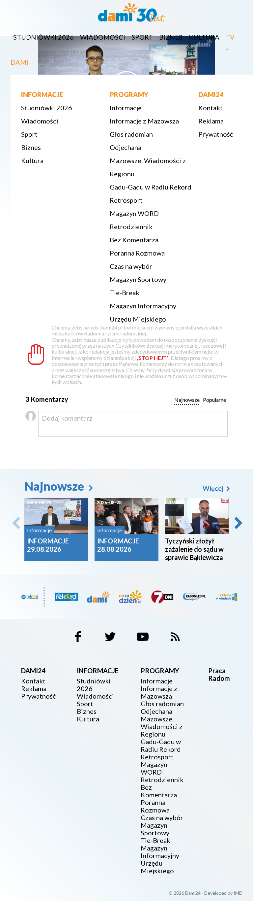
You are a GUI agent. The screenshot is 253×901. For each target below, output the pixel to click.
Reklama (211, 121)
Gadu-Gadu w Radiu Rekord (150, 187)
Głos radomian (131, 134)
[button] (238, 522)
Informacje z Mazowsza (144, 121)
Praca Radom (219, 674)
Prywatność (215, 134)
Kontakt (210, 108)
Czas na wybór (131, 266)
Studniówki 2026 (43, 37)
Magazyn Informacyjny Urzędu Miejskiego (143, 312)
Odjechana (125, 147)
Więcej (214, 488)
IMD (238, 893)
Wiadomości (102, 37)
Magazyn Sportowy (138, 279)
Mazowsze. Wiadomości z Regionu (148, 167)
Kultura (204, 37)
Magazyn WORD (134, 213)
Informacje (126, 108)
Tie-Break (124, 292)
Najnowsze (55, 486)
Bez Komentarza (134, 240)
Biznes (171, 37)
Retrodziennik (131, 226)
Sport (142, 37)
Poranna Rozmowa (137, 253)
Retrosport (126, 200)
